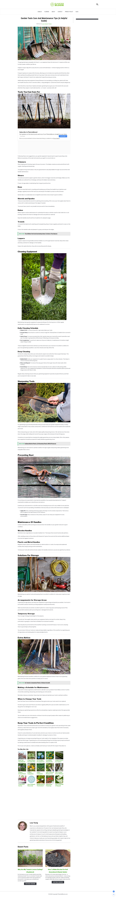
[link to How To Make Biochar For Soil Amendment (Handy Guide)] (57, 858)
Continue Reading (30, 883)
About (53, 11)
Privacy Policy (69, 11)
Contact (60, 11)
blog (50, 23)
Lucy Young (45, 23)
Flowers (46, 11)
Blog (77, 11)
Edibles (40, 11)
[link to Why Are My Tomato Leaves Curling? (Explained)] (30, 858)
